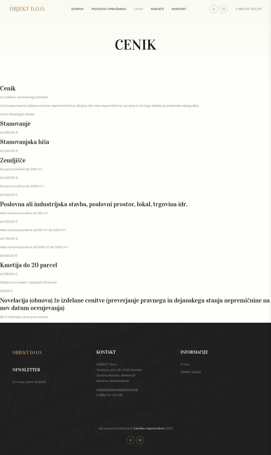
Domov (77, 9)
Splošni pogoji (191, 372)
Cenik (138, 9)
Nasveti (157, 9)
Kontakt (179, 9)
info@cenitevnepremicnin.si (117, 389)
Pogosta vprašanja (109, 9)
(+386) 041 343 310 (248, 9)
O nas (185, 364)
